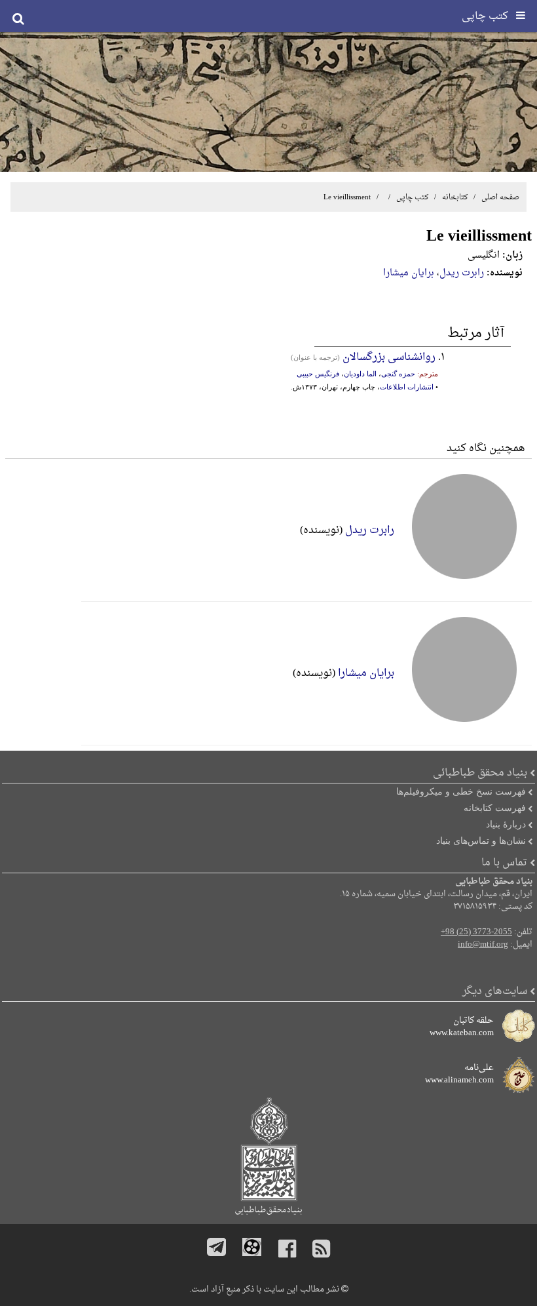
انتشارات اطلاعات (407, 387)
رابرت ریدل (461, 273)
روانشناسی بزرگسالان (389, 357)
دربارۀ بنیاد (506, 824)
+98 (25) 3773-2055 (476, 932)
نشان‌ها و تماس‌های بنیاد (481, 840)
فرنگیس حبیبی (318, 374)
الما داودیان (360, 374)
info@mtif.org (483, 945)
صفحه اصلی (500, 197)
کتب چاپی (412, 197)
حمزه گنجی (398, 374)
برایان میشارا (408, 273)
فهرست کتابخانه (495, 807)
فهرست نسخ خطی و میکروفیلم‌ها (461, 791)
